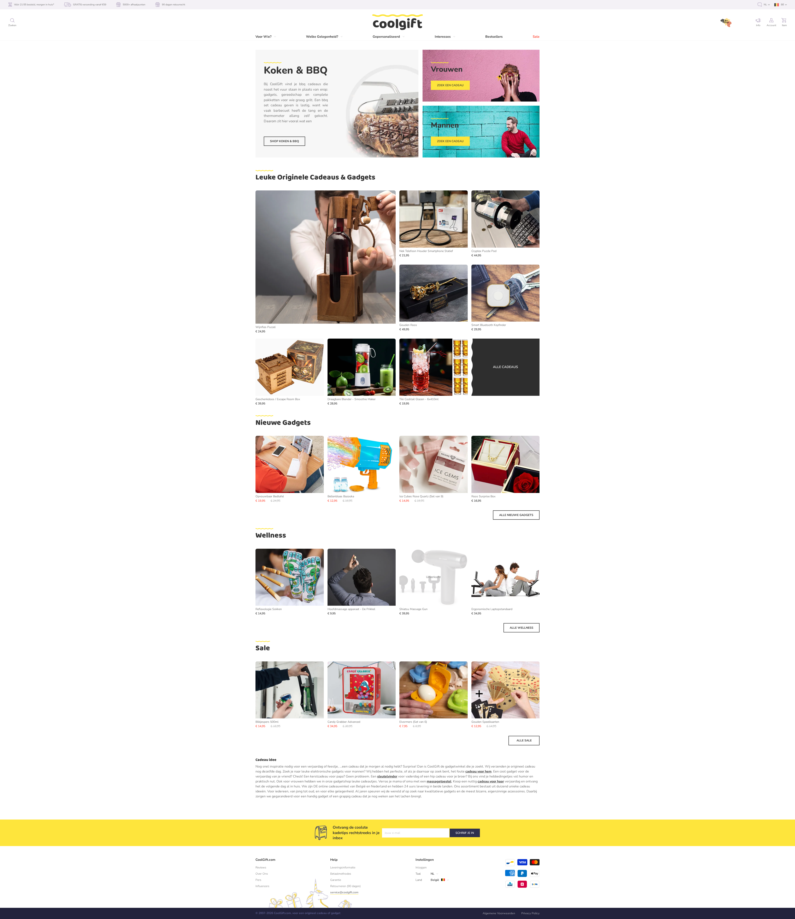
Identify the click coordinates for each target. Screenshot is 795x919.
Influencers (262, 886)
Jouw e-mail (392, 833)
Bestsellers (494, 36)
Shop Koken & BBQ (284, 141)
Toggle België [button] (433, 880)
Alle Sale (524, 740)
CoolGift (397, 22)
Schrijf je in (464, 833)
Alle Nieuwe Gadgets (516, 515)
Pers (258, 880)
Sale (536, 36)
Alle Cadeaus (505, 367)
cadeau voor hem (478, 771)
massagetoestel (439, 781)
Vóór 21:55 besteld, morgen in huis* (34, 4)
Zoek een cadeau (450, 85)
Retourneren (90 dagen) (345, 886)
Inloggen (421, 867)
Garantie (335, 880)
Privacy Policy (530, 913)
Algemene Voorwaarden (499, 913)
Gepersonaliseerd (386, 36)
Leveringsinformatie (342, 867)
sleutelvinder (387, 776)
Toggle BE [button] (780, 4)
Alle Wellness (521, 628)
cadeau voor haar (491, 781)
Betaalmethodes (340, 874)
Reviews (260, 867)
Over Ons (261, 874)
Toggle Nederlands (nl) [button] (764, 4)
